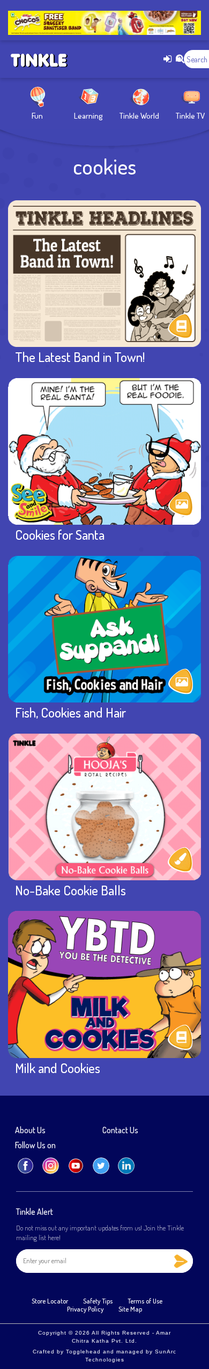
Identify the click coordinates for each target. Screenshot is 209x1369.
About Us (30, 1130)
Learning (88, 116)
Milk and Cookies (57, 1067)
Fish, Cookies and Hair (70, 712)
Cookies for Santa (59, 534)
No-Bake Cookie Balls (70, 890)
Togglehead (83, 1351)
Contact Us (120, 1130)
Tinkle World (139, 116)
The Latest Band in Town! (80, 356)
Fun (37, 116)
